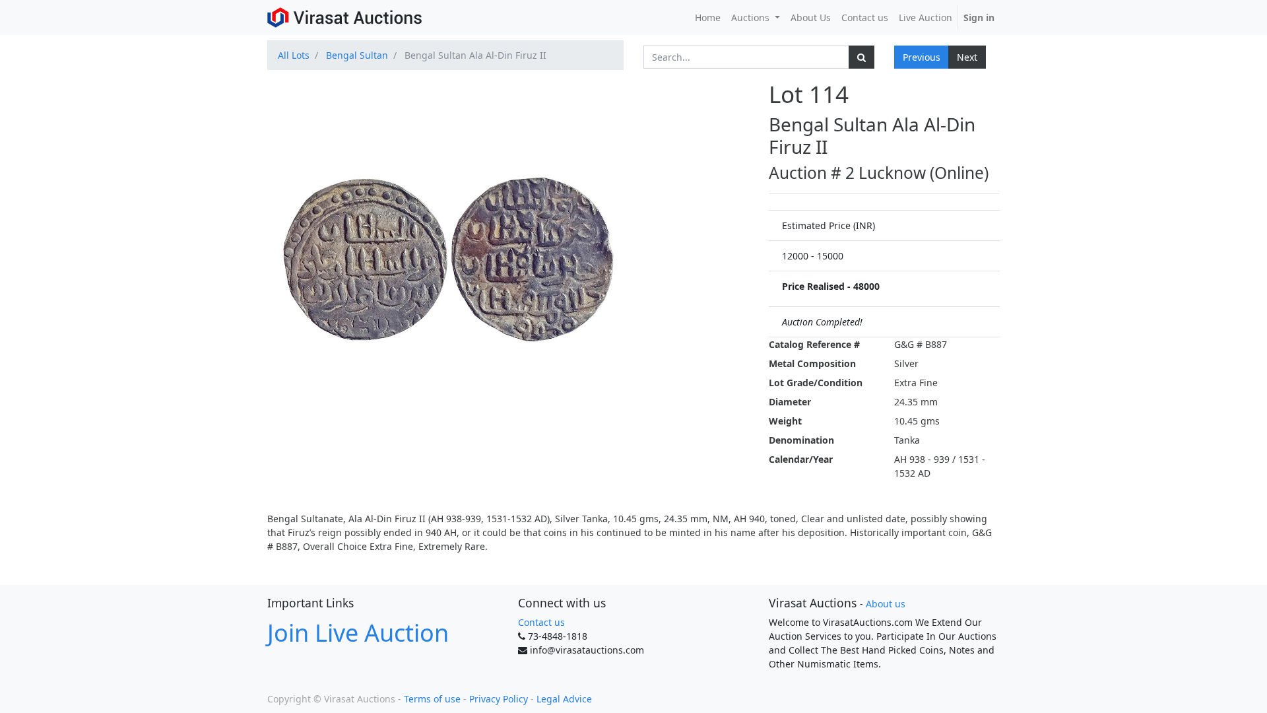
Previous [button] (921, 57)
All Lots (293, 55)
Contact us (541, 622)
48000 (866, 286)
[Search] (861, 57)
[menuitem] (708, 17)
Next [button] (967, 57)
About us (885, 603)
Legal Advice (564, 699)
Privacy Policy (498, 699)
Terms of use (432, 699)
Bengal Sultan (357, 55)
